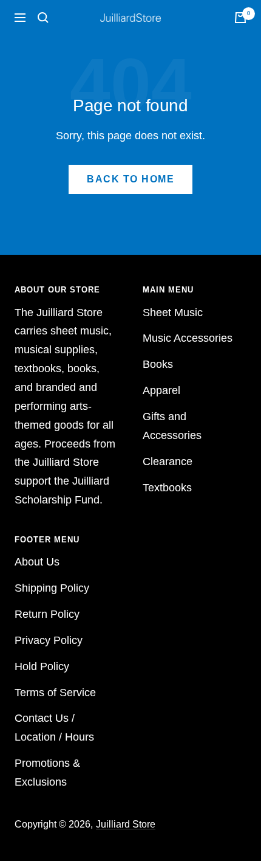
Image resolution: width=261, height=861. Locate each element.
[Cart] (240, 17)
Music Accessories (187, 338)
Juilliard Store (125, 824)
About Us (37, 562)
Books (158, 364)
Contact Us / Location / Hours (54, 727)
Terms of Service (55, 692)
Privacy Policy (49, 640)
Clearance (167, 461)
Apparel (161, 390)
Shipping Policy (52, 588)
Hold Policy (42, 666)
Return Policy (47, 614)
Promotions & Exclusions (47, 772)
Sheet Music (173, 312)
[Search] (43, 17)
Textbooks (167, 488)
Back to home (130, 179)
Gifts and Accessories (172, 425)
